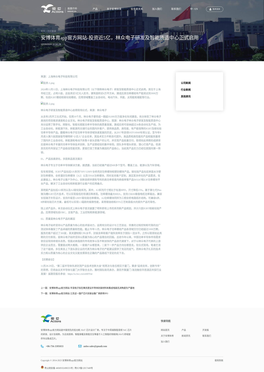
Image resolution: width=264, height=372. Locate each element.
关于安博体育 (114, 9)
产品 (95, 9)
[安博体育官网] (60, 8)
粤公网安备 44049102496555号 (58, 368)
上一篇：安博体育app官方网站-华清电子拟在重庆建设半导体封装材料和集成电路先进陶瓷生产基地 (87, 288)
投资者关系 (137, 9)
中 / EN (194, 9)
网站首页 (165, 330)
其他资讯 (186, 96)
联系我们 (176, 9)
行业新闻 (186, 89)
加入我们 (157, 9)
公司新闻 (186, 83)
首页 (43, 31)
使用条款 (219, 360)
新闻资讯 (186, 336)
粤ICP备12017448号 (84, 368)
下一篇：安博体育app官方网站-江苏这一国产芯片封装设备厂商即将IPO (74, 293)
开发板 (205, 330)
